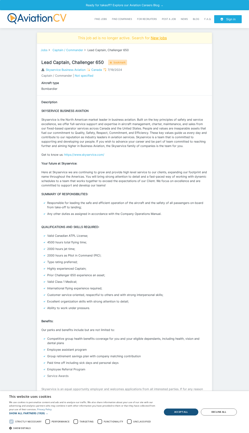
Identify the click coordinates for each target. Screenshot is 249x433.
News (184, 19)
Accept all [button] (181, 411)
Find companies (122, 19)
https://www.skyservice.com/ (84, 154)
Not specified (84, 75)
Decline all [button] (218, 411)
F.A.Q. (207, 19)
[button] (83, 413)
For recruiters (147, 19)
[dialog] (124, 412)
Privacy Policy (44, 409)
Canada (96, 70)
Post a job (169, 19)
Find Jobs (101, 19)
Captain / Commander (67, 50)
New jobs (159, 38)
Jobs (44, 50)
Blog (196, 19)
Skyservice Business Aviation (65, 70)
